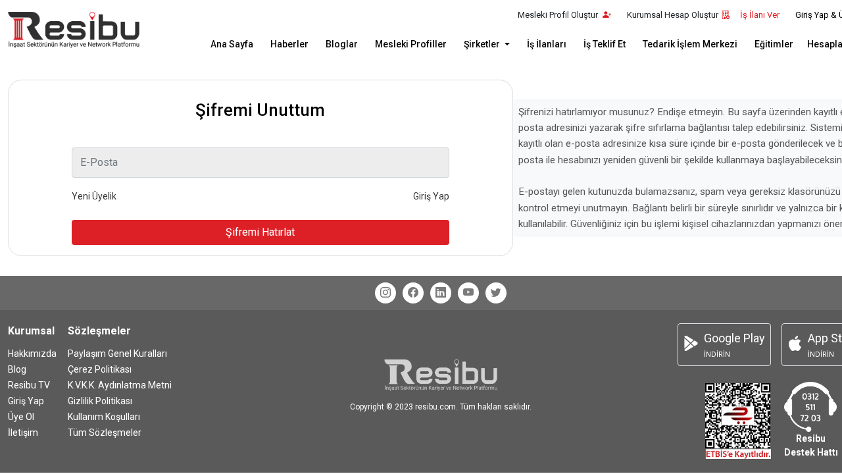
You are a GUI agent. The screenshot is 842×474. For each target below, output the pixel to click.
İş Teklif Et (604, 44)
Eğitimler (774, 44)
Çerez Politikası (100, 369)
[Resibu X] (496, 292)
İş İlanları (546, 44)
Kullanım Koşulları (104, 416)
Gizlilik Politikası (100, 401)
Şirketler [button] (483, 44)
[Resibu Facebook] (413, 292)
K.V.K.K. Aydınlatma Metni (120, 385)
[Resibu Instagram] (385, 292)
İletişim (23, 432)
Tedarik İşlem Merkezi (690, 44)
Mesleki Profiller (411, 44)
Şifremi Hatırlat (260, 232)
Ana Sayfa (231, 44)
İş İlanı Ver (760, 15)
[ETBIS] (738, 419)
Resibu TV (29, 385)
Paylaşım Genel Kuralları (117, 353)
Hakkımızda (32, 353)
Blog (17, 369)
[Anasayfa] (73, 30)
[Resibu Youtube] (468, 292)
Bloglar (342, 44)
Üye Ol (21, 416)
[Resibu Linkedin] (440, 292)
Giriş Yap (26, 401)
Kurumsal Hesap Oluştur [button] (672, 15)
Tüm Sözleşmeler (104, 432)
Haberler (289, 44)
